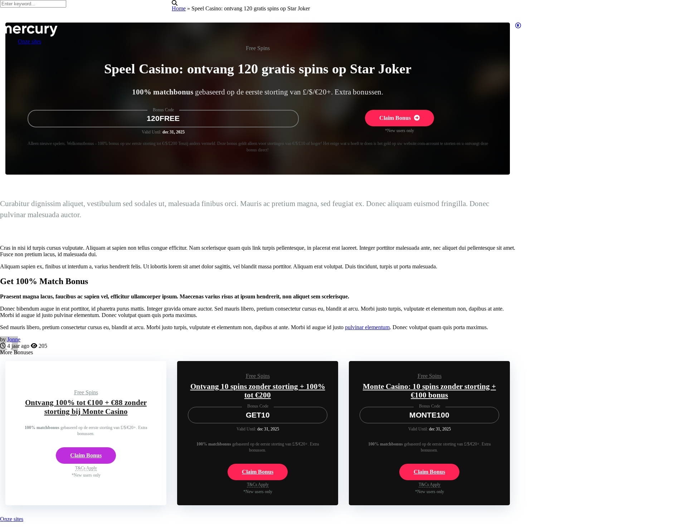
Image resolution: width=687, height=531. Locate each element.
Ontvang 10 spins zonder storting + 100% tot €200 (257, 391)
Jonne (13, 339)
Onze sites (11, 519)
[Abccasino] (29, 35)
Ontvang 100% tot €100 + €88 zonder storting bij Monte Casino (86, 407)
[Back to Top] (518, 26)
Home (179, 8)
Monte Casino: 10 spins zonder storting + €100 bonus (429, 391)
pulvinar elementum (367, 327)
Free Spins (258, 48)
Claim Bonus (395, 118)
